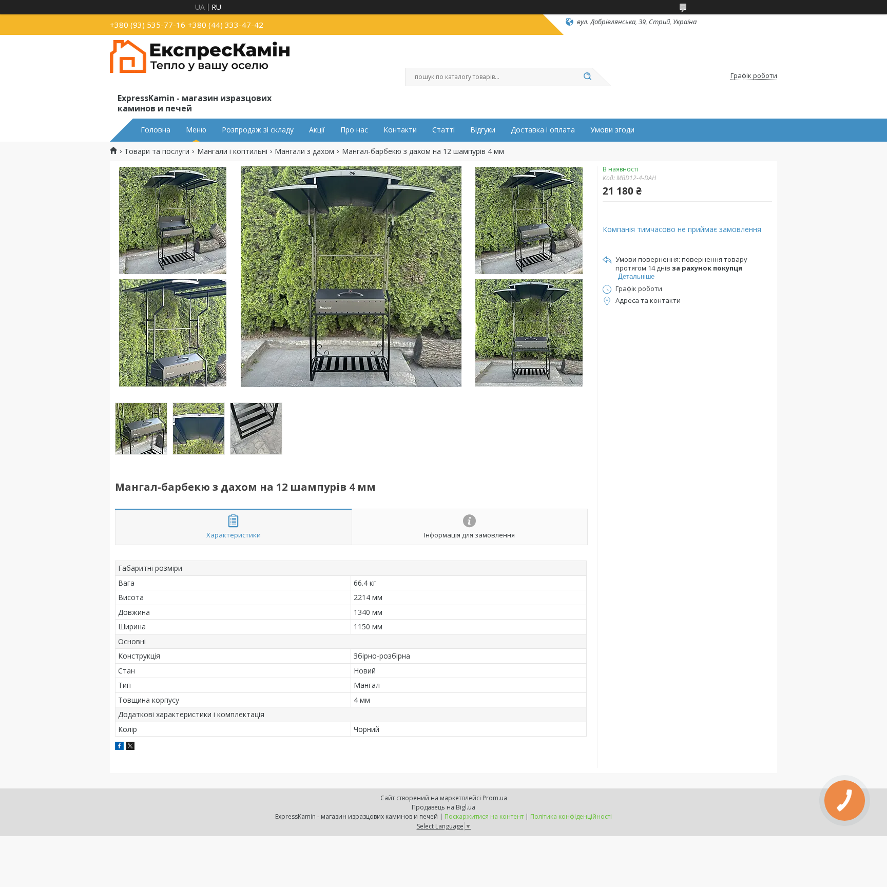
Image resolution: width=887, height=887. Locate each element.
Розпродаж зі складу (258, 129)
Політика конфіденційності (571, 816)
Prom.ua (495, 798)
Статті (443, 129)
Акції (317, 129)
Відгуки (482, 129)
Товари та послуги (156, 151)
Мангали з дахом (304, 151)
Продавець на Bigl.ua (443, 807)
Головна (155, 129)
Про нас (354, 129)
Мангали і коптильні (232, 151)
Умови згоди (612, 129)
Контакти (400, 129)
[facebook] (119, 747)
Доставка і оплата (543, 129)
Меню (196, 129)
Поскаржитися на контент (484, 816)
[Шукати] (587, 77)
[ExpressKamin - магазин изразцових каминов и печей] (200, 65)
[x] (130, 747)
